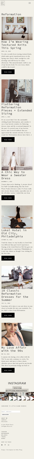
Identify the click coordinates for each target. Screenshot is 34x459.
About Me (4, 418)
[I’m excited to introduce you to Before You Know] (23, 394)
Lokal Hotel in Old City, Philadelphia (14, 233)
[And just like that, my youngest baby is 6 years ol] (6, 394)
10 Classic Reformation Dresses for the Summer (14, 295)
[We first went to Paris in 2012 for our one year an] (32, 398)
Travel (3, 436)
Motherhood (5, 433)
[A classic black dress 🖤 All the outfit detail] (32, 394)
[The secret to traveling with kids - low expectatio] (15, 394)
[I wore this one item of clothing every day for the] (28, 398)
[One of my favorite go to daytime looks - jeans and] (28, 394)
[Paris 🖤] (23, 398)
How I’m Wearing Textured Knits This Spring (14, 45)
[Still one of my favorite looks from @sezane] (15, 398)
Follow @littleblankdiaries (16, 389)
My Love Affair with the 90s (14, 349)
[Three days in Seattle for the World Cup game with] (2, 394)
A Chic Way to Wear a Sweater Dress (14, 175)
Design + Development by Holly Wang (11, 450)
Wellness (4, 435)
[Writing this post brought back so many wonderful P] (10, 394)
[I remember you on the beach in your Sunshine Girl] (19, 398)
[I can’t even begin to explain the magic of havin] (10, 398)
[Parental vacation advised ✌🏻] (2, 398)
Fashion (4, 431)
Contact (4, 420)
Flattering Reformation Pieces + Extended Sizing (16, 108)
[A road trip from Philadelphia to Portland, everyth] (19, 394)
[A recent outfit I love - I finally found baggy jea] (6, 398)
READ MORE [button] (8, 72)
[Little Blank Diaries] (3, 2)
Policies (4, 421)
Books (3, 438)
